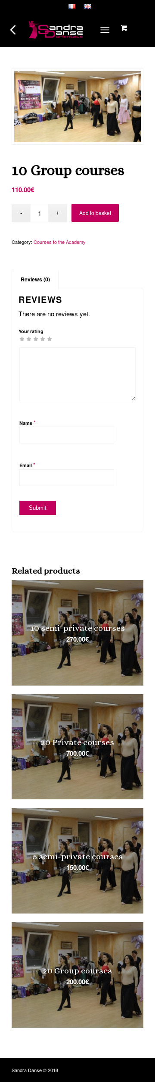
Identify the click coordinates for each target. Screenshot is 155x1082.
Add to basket (95, 212)
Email (27, 465)
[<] (13, 30)
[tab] (35, 279)
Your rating (31, 331)
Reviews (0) (35, 279)
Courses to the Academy (60, 241)
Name (27, 422)
